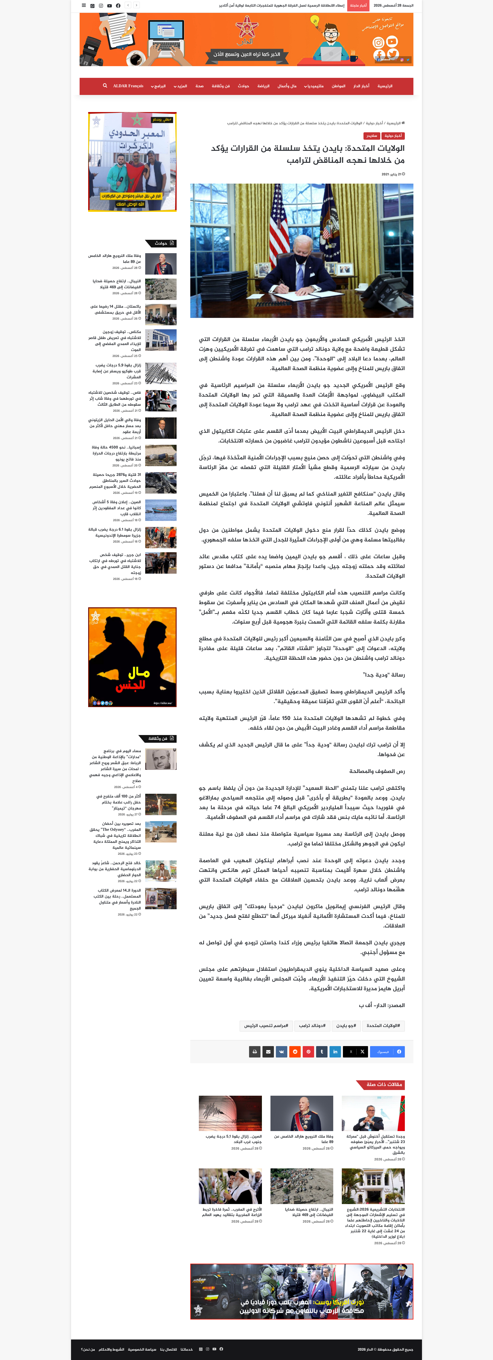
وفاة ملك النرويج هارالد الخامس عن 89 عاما (303, 1139)
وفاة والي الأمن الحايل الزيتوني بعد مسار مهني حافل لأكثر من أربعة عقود (114, 426)
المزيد (182, 86)
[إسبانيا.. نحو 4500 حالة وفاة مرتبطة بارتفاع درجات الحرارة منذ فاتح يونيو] (161, 455)
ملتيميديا (316, 86)
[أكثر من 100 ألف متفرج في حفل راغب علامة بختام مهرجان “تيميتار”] (161, 804)
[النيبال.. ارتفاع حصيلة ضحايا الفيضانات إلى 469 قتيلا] (302, 1186)
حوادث (243, 86)
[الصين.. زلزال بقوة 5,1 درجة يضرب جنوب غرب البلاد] (230, 1113)
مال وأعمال (287, 86)
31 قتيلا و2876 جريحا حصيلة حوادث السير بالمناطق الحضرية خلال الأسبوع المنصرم (115, 481)
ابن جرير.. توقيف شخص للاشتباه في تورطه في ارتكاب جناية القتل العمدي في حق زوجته (115, 564)
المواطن (338, 86)
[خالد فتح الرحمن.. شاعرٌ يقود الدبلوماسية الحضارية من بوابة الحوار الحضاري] (161, 871)
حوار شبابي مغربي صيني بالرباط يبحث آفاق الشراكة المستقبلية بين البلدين (284, 6)
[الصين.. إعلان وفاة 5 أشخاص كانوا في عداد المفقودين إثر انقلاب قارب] (161, 510)
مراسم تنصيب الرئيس (265, 1026)
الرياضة (263, 86)
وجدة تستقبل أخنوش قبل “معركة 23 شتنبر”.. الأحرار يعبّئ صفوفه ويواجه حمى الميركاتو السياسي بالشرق (375, 1144)
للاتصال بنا (168, 1350)
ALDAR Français (128, 86)
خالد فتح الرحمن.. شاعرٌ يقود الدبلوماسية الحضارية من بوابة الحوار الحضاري (114, 869)
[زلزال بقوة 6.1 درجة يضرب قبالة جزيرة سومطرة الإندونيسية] (161, 537)
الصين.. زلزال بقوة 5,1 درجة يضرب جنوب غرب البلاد (234, 1139)
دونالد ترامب (311, 1026)
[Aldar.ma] (246, 39)
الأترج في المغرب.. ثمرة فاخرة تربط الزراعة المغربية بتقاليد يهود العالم (232, 1212)
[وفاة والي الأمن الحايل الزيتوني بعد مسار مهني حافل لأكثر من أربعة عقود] (161, 428)
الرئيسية (385, 86)
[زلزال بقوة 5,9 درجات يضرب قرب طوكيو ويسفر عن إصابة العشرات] (161, 373)
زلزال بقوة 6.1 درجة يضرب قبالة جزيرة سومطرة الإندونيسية (114, 532)
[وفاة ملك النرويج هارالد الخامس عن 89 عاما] (302, 1113)
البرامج (160, 86)
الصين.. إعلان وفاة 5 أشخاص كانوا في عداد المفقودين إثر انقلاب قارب (116, 508)
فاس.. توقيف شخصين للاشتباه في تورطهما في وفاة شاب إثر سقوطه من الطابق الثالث (114, 398)
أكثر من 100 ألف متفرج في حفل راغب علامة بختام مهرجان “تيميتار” (118, 802)
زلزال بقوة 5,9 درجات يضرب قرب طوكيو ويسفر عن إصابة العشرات (116, 371)
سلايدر (372, 136)
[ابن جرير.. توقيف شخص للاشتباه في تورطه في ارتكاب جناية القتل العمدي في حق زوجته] (161, 563)
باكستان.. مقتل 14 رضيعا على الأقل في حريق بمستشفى (115, 309)
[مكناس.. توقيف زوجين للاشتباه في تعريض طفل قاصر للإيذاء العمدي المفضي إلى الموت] (161, 340)
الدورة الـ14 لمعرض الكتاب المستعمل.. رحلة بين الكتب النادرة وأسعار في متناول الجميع (117, 899)
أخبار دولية (374, 123)
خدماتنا (187, 1350)
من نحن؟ (88, 1350)
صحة (199, 86)
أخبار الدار (361, 86)
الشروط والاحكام (111, 1350)
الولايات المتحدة (382, 1026)
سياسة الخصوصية (142, 1350)
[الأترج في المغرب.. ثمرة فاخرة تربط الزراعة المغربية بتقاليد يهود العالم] (230, 1186)
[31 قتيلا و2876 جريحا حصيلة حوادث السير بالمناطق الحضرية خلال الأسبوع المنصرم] (161, 483)
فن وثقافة (221, 86)
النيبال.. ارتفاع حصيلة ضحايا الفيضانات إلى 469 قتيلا (309, 1212)
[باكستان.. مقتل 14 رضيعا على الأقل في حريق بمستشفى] (161, 314)
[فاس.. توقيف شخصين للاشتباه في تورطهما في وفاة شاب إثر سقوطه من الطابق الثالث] (161, 400)
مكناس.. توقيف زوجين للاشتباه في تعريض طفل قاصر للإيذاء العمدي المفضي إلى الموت (114, 341)
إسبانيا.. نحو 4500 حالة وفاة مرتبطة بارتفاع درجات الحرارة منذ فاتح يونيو (116, 453)
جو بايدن (344, 1026)
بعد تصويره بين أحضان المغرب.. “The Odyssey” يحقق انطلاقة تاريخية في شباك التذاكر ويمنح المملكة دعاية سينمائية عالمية (115, 836)
